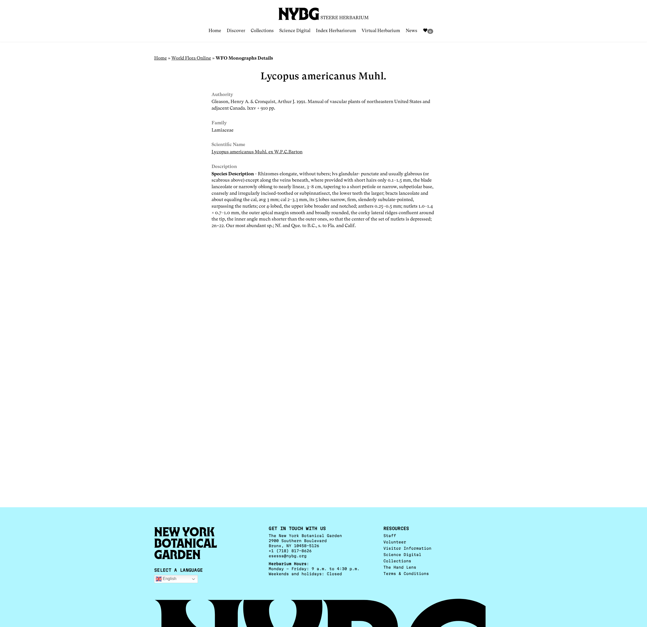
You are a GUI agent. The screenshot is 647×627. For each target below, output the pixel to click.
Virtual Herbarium (381, 30)
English (169, 579)
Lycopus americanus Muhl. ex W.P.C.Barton (257, 151)
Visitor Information (407, 548)
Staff (389, 536)
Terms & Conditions (406, 573)
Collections (262, 30)
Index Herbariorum (336, 30)
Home (215, 30)
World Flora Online (191, 58)
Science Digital (294, 30)
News (411, 30)
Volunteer (394, 542)
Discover (236, 30)
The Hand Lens (399, 567)
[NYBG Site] (299, 12)
